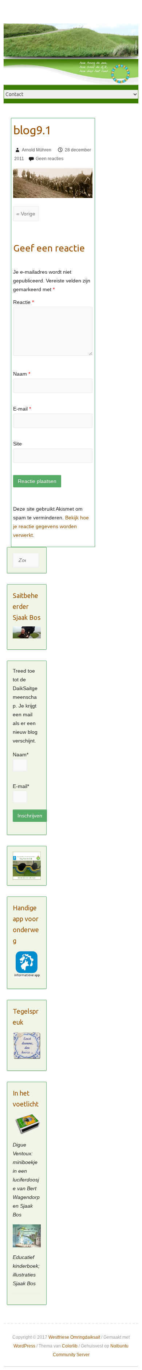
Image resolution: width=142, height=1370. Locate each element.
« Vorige (25, 214)
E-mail (22, 409)
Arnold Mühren (36, 150)
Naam (21, 374)
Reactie (23, 302)
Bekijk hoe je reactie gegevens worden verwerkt (51, 526)
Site (17, 444)
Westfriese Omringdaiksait (74, 1337)
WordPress (24, 1346)
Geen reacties (49, 158)
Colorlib (70, 1346)
